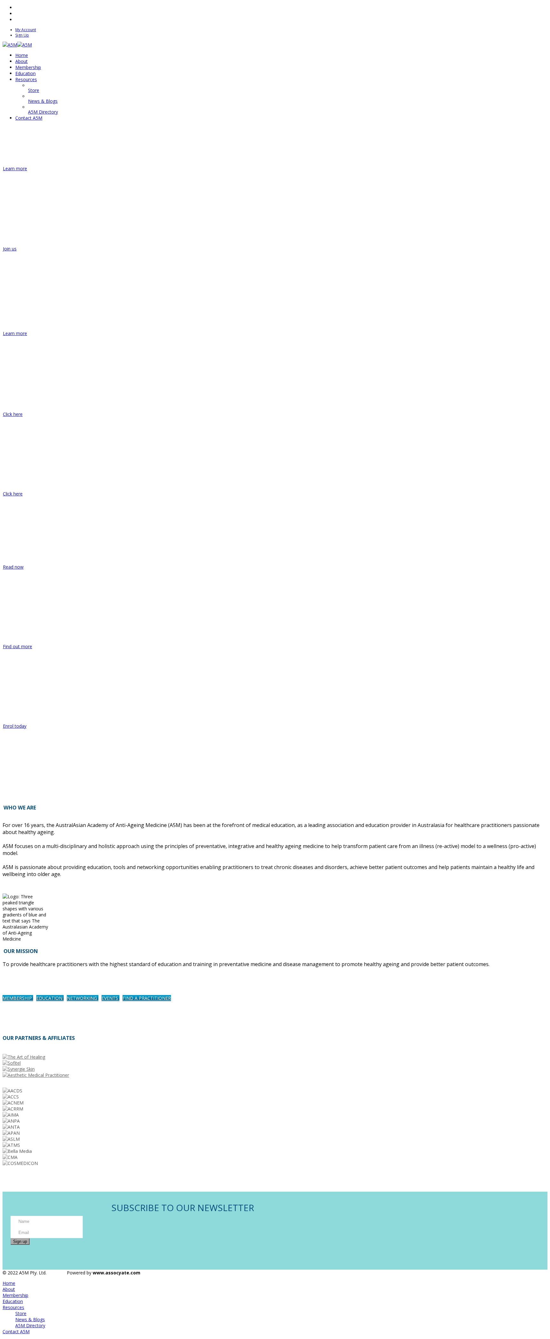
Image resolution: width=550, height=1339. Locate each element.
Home (9, 1283)
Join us (10, 249)
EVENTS (110, 998)
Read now (13, 567)
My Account (25, 29)
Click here (13, 414)
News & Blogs (30, 1319)
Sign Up (22, 35)
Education (13, 1301)
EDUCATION (50, 998)
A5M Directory (30, 1325)
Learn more (15, 168)
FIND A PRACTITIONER (147, 998)
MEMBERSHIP (18, 998)
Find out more (17, 646)
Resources (13, 1307)
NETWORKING (82, 998)
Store (20, 1313)
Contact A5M (16, 1331)
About (9, 1289)
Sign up (20, 1241)
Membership (15, 1295)
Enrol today (14, 726)
